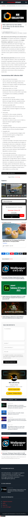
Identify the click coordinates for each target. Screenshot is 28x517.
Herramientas (8, 33)
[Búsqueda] (26, 2)
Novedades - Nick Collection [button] (8, 173)
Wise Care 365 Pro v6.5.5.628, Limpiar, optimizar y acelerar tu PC (16, 413)
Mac (16, 399)
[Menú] (2, 2)
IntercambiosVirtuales (11, 5)
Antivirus (4, 399)
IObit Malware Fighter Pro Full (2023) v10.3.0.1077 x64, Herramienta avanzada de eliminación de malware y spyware (17, 406)
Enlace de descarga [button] (7, 201)
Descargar (11, 210)
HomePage (17, 177)
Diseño (3, 33)
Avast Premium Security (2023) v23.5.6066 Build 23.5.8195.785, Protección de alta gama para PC (17, 420)
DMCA (4, 503)
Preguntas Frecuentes (7, 501)
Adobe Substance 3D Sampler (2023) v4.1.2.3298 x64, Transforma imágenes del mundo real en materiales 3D (13, 298)
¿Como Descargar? (7, 507)
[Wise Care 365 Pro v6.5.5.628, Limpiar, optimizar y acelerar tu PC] (4, 412)
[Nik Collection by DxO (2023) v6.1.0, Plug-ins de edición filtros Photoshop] (14, 16)
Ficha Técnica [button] (6, 204)
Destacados (5, 437)
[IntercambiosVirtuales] (14, 2)
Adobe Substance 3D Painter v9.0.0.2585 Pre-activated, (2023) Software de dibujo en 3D (13, 317)
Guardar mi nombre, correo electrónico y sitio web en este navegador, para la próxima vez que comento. (13, 356)
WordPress (23, 513)
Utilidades (24, 33)
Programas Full (14, 33)
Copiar (22, 216)
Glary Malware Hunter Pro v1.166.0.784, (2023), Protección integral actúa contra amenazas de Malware (16, 428)
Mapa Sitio (5, 505)
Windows (11, 399)
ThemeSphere (12, 513)
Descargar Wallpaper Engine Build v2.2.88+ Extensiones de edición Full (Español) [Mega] (13, 278)
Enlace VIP (17, 210)
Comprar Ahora (17, 393)
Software (20, 33)
